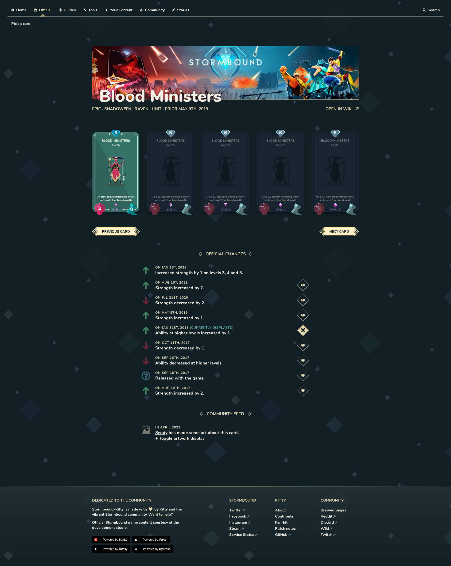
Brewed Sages (333, 510)
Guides (70, 10)
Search (433, 10)
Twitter (235, 510)
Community (155, 10)
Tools (92, 10)
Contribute (284, 516)
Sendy (161, 432)
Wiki (325, 528)
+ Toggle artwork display (180, 438)
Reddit (326, 516)
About (280, 510)
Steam (235, 528)
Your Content (121, 10)
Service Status (241, 534)
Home (21, 10)
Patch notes (285, 528)
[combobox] (11, 23)
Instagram (238, 522)
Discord (327, 522)
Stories (183, 10)
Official (45, 10)
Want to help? (160, 514)
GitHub (281, 534)
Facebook (237, 516)
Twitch (326, 534)
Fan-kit (281, 522)
